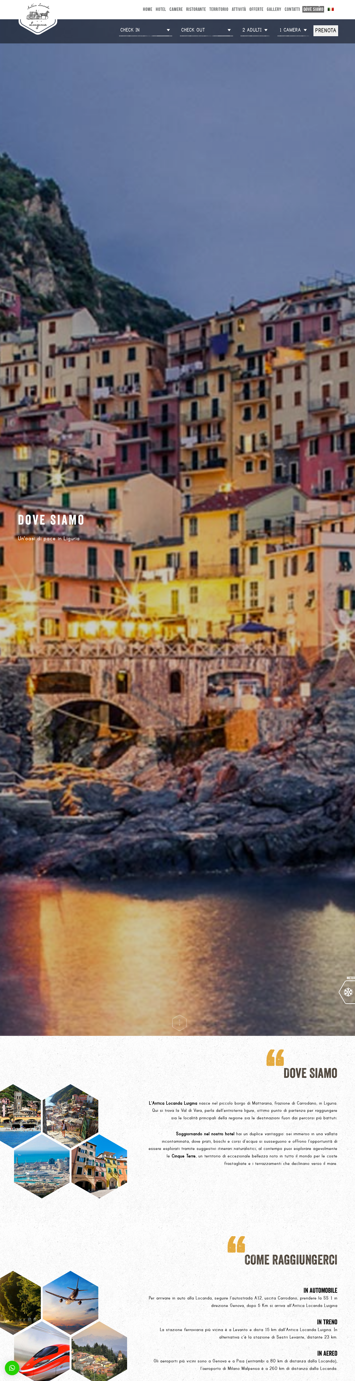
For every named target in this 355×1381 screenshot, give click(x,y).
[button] (12, 1368)
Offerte (256, 9)
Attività (239, 9)
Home (147, 9)
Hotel (161, 9)
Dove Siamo (313, 9)
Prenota (325, 30)
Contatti (292, 9)
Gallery (274, 9)
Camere (176, 9)
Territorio (218, 9)
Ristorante (196, 9)
